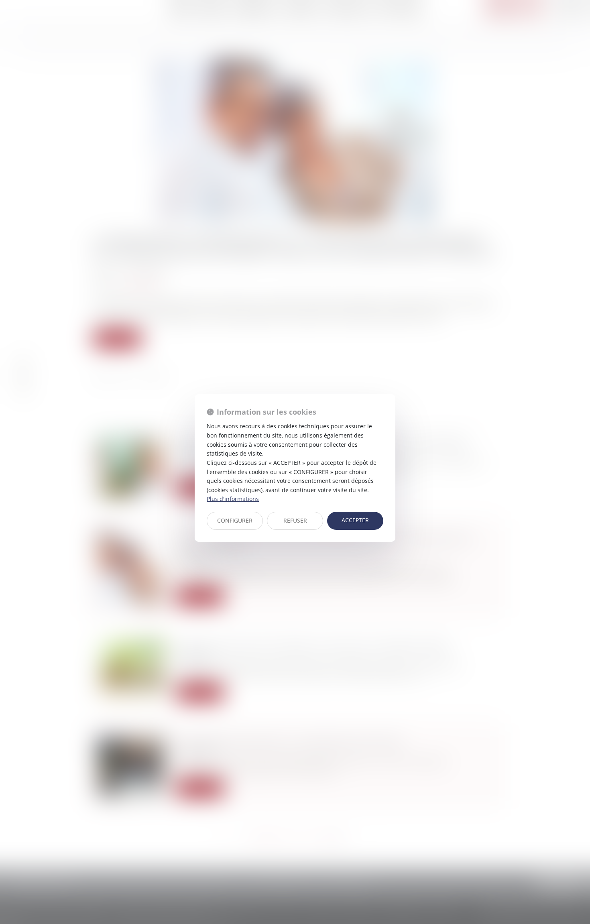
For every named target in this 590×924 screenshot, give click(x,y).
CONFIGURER (234, 520)
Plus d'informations (233, 499)
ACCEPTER (355, 520)
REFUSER (295, 520)
